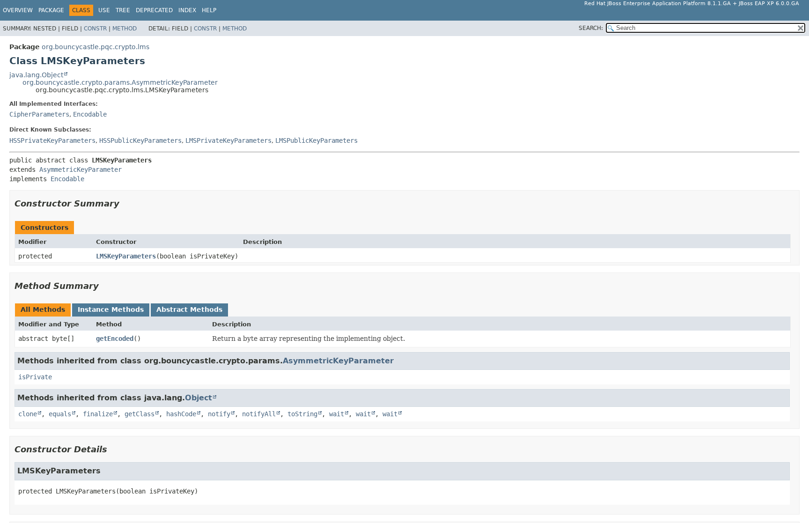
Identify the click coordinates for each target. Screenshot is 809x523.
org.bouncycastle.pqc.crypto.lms (95, 47)
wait (336, 414)
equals (60, 414)
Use (104, 10)
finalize (98, 414)
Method (124, 28)
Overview (18, 10)
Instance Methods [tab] (111, 309)
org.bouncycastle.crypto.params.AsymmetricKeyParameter (120, 82)
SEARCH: (591, 28)
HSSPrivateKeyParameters (52, 140)
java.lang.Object (36, 75)
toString (302, 414)
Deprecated (154, 10)
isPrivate (35, 377)
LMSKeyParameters (126, 256)
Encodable (90, 114)
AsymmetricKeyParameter (80, 169)
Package (51, 10)
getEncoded (114, 338)
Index (187, 10)
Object (198, 397)
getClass (139, 414)
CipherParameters (39, 114)
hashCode (181, 414)
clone (27, 414)
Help (209, 10)
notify (219, 414)
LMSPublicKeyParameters (316, 140)
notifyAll (259, 414)
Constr (95, 28)
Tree (123, 10)
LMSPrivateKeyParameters (228, 140)
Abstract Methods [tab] (189, 309)
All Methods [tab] (43, 309)
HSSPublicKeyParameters (140, 140)
